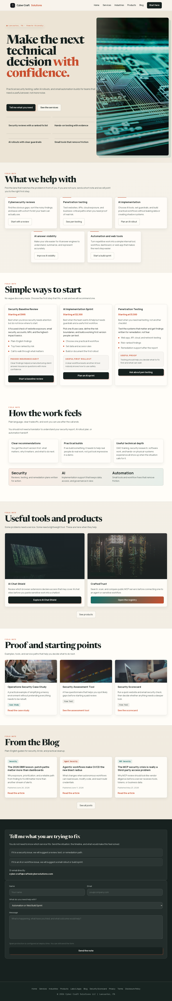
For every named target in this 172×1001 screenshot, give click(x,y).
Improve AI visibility (46, 255)
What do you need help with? (23, 899)
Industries (119, 5)
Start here (154, 5)
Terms (120, 988)
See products (86, 614)
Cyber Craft (29, 5)
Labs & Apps (76, 988)
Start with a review (20, 221)
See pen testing (74, 221)
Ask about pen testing (141, 372)
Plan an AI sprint (86, 375)
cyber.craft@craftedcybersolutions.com (31, 873)
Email (89, 886)
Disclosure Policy (132, 988)
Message (13, 912)
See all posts (86, 805)
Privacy (112, 988)
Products (131, 5)
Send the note (86, 950)
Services (107, 5)
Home (96, 5)
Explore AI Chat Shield (44, 599)
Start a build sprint (102, 255)
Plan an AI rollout (129, 221)
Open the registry (127, 599)
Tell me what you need (21, 107)
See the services (49, 107)
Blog (141, 5)
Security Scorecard (98, 988)
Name (12, 886)
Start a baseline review (31, 378)
